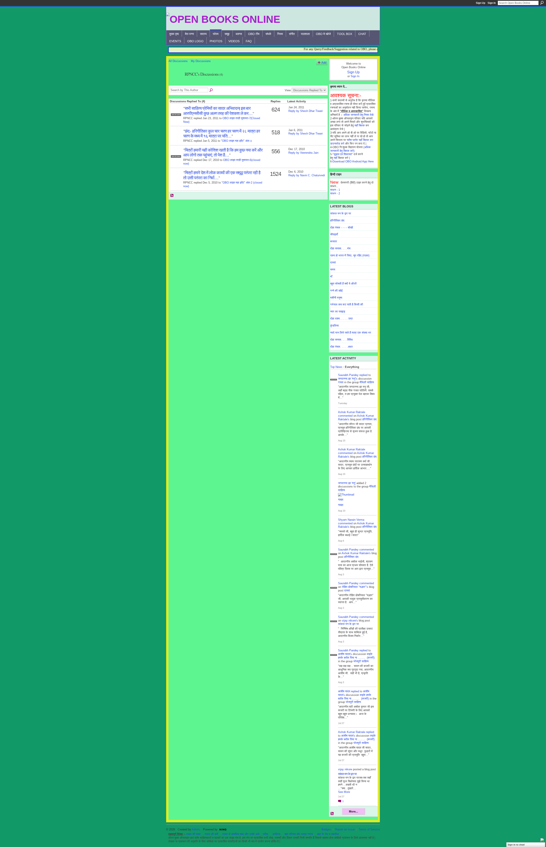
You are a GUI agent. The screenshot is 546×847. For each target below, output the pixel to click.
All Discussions (178, 61)
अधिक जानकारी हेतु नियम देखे (358, 114)
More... (353, 811)
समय (332, 269)
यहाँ (335, 157)
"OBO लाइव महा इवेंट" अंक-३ (236, 140)
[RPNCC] (175, 83)
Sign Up (480, 2)
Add (323, 62)
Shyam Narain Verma (351, 519)
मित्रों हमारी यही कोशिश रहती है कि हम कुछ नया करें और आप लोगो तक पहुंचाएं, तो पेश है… (223, 152)
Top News (336, 367)
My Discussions (201, 61)
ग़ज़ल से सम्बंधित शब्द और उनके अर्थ (240, 834)
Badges (326, 829)
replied (363, 375)
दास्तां (333, 262)
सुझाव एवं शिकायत (343, 154)
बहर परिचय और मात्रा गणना (299, 834)
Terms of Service (369, 829)
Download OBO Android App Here (353, 161)
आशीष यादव (344, 691)
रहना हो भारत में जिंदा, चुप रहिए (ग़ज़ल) (349, 255)
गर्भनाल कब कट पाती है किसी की (346, 304)
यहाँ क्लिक (359, 125)
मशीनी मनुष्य (336, 297)
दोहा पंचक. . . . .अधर (341, 346)
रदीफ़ (265, 834)
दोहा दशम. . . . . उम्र (341, 318)
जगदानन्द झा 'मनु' (347, 483)
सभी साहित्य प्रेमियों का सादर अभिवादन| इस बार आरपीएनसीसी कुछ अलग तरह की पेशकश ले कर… (218, 110)
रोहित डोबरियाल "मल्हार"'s (355, 586)
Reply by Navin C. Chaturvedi (306, 175)
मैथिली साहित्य (367, 382)
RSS (172, 196)
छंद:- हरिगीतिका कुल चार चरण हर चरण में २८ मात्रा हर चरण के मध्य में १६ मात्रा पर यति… (221, 133)
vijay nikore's (350, 620)
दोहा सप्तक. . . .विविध (341, 339)
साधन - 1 (335, 189)
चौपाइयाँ (334, 234)
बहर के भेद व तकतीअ (328, 834)
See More (344, 792)
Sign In (492, 2)
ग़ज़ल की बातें (211, 834)
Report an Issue (345, 829)
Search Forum (211, 90)
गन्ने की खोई (336, 290)
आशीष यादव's (345, 654)
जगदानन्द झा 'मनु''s (347, 378)
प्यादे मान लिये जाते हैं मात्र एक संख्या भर (350, 332)
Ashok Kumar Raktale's (356, 553)
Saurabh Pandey (348, 375)
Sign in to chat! (516, 844)
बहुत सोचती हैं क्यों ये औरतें (343, 283)
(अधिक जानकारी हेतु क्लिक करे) (350, 149)
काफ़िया (276, 834)
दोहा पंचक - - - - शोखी (341, 227)
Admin (196, 829)
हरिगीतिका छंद (337, 220)
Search (542, 3)
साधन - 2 (335, 193)
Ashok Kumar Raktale (351, 412)
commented (345, 415)
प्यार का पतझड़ (337, 311)
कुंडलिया (334, 325)
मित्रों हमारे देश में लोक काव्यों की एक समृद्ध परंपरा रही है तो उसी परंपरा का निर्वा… (221, 175)
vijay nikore (345, 769)
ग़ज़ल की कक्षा (193, 834)
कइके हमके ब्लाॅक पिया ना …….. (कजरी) (356, 655)
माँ (331, 276)
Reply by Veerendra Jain (303, 152)
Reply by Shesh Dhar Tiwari (305, 111)
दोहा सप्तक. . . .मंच (340, 248)
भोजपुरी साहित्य (361, 661)
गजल (340, 382)
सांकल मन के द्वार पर (340, 213)
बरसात (333, 241)
